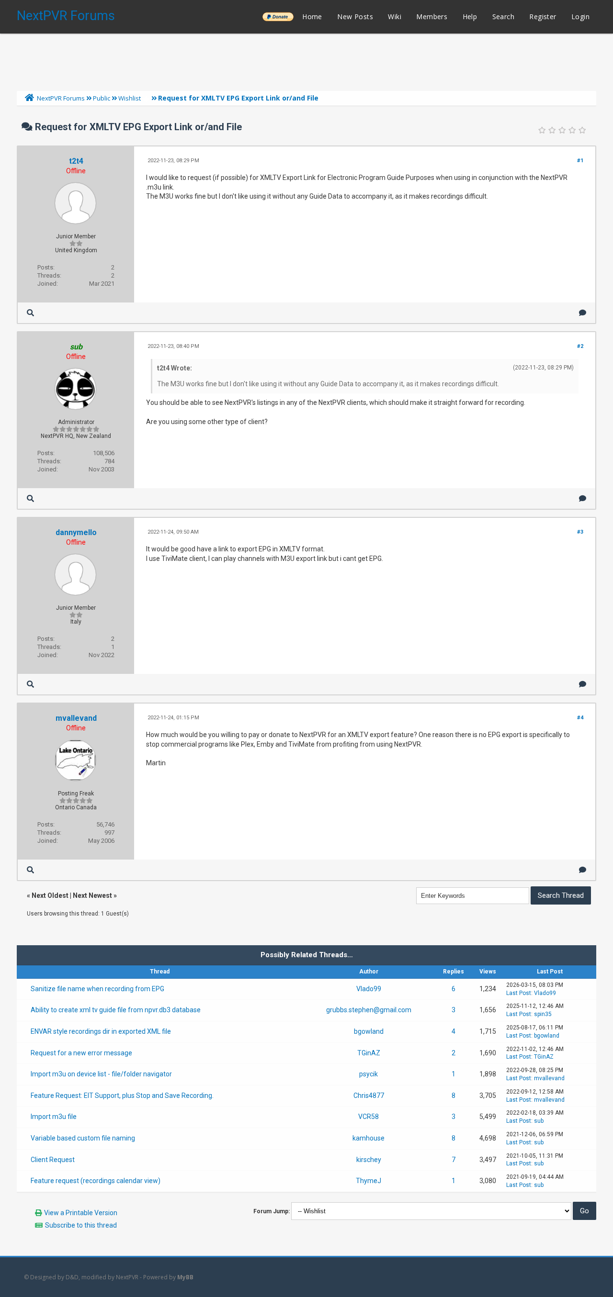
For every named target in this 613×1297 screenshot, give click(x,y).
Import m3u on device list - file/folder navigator (101, 1074)
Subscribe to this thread (81, 1225)
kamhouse (368, 1138)
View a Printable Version (80, 1213)
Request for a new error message (81, 1053)
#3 (580, 532)
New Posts (355, 16)
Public (101, 98)
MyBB (185, 1277)
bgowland (369, 1031)
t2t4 (76, 161)
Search (503, 16)
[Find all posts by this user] (30, 313)
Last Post (518, 993)
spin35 (543, 1014)
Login (580, 16)
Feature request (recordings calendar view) (95, 1181)
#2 (580, 346)
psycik (368, 1074)
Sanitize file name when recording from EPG (97, 989)
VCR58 (368, 1116)
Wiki (394, 16)
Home (312, 16)
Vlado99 (368, 989)
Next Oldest (50, 895)
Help (470, 16)
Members (431, 16)
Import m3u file (54, 1116)
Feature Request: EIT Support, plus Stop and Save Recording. (122, 1095)
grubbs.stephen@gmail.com (368, 1010)
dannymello (76, 532)
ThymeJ (368, 1181)
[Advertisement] (306, 59)
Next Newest (92, 895)
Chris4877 (368, 1095)
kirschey (368, 1159)
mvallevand (76, 718)
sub (539, 1121)
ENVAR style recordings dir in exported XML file (101, 1031)
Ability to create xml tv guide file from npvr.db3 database (116, 1010)
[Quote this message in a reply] (583, 313)
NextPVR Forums (66, 15)
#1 (580, 160)
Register (542, 16)
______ (278, 16)
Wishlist (129, 98)
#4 (580, 718)
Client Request (53, 1159)
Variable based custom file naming (83, 1138)
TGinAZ (368, 1053)
